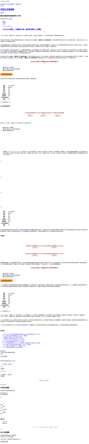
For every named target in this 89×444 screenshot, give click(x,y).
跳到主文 (2, 12)
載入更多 (2, 368)
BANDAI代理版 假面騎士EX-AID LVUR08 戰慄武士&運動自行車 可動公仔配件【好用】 (22, 343)
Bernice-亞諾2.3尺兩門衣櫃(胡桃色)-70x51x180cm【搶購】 (15, 335)
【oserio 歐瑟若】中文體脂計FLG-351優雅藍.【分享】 (14, 345)
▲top (1, 366)
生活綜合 (10, 18)
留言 (10, 360)
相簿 (4, 21)
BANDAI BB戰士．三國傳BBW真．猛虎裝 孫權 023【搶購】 (22, 29)
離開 (7, 441)
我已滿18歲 (3, 441)
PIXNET (35, 427)
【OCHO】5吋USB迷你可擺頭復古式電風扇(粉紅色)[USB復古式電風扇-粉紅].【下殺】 (21, 334)
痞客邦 (7, 360)
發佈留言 (2, 376)
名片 (4, 24)
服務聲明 (56, 427)
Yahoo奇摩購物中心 (10, 57)
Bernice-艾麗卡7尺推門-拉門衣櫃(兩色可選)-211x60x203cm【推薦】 (17, 344)
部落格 (4, 22)
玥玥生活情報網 (7, 9)
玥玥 (1, 353)
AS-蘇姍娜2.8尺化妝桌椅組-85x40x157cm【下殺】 (13, 338)
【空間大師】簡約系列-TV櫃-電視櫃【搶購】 (12, 337)
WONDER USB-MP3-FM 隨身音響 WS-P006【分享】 (14, 340)
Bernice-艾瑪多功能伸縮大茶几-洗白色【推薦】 (13, 347)
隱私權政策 (51, 427)
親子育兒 (10, 364)
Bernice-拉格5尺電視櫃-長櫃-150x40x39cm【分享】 (13, 341)
